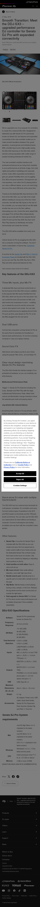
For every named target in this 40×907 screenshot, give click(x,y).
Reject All (20, 479)
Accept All (20, 473)
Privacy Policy (9, 467)
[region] (20, 453)
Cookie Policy (23, 465)
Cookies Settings (20, 485)
